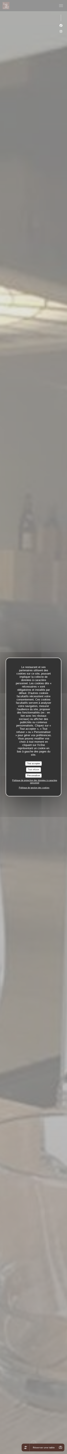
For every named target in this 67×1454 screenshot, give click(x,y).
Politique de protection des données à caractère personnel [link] (34, 781)
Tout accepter (33, 763)
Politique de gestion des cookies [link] (34, 787)
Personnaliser (33, 775)
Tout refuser (33, 769)
